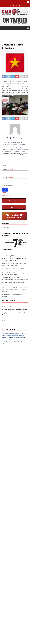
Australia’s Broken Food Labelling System (13, 282)
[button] (15, 2)
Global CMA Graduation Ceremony (11, 323)
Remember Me (8, 185)
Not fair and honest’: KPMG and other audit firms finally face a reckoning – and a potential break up (14, 289)
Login (5, 190)
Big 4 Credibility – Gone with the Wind (12, 285)
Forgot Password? (6, 195)
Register (4, 192)
